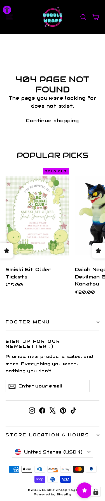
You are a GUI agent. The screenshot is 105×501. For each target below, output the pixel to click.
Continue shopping (52, 120)
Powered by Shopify (52, 494)
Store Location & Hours (47, 434)
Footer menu (28, 322)
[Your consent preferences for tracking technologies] (96, 492)
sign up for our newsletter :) (33, 344)
